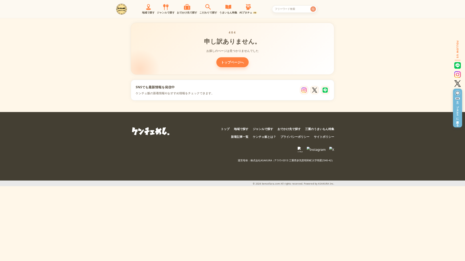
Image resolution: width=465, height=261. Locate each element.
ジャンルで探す (263, 129)
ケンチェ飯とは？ (264, 137)
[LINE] (325, 90)
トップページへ (232, 62)
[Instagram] (304, 90)
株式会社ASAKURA (261, 160)
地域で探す (241, 129)
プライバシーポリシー (295, 137)
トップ (225, 129)
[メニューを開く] (340, 9)
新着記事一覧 (239, 137)
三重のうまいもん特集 (319, 129)
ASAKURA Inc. (326, 183)
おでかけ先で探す (289, 129)
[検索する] (313, 9)
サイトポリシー (324, 137)
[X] (314, 90)
